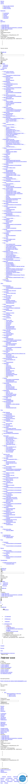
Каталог (2, 706)
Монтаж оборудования (8, 6)
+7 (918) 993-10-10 (5, 25)
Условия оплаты (4, 728)
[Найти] (2, 62)
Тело (5, 692)
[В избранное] (1, 687)
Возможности (4, 724)
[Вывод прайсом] (6, 675)
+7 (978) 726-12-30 (6, 28)
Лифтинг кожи (12, 694)
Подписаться (3, 702)
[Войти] (1, 600)
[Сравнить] (1, 688)
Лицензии (5, 14)
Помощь (2, 725)
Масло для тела (12, 696)
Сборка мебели (6, 7)
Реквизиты (5, 18)
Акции (2, 707)
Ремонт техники (7, 8)
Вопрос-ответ (4, 732)
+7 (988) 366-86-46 (11, 27)
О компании (6, 13)
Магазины (3, 723)
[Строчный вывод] (4, 675)
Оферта (2, 770)
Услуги (2, 709)
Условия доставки (5, 729)
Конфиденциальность (6, 769)
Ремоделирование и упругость (14, 693)
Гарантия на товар (5, 730)
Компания (3, 711)
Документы (6, 16)
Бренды (2, 708)
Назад (7, 625)
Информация (4, 719)
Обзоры (2, 733)
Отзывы (5, 15)
